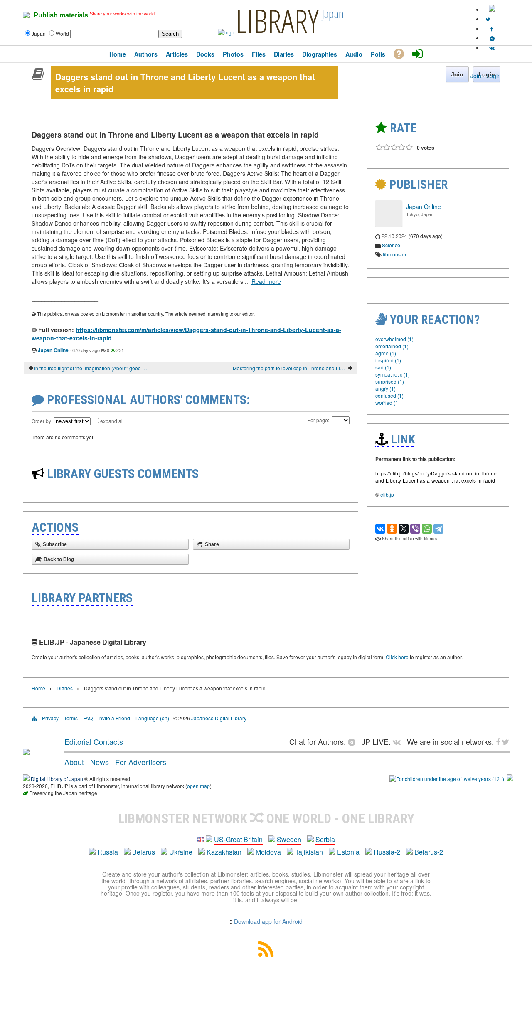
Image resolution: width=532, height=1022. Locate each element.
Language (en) (152, 718)
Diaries (65, 688)
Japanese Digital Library (218, 718)
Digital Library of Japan (57, 778)
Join (475, 75)
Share (212, 544)
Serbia (325, 839)
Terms (71, 718)
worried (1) (387, 402)
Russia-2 (387, 852)
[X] (404, 529)
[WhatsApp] (427, 529)
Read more (266, 281)
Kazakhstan (224, 852)
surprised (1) (389, 381)
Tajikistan (309, 852)
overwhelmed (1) (394, 338)
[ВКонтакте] (380, 529)
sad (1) (383, 367)
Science (391, 245)
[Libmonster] (26, 751)
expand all (112, 420)
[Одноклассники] (392, 529)
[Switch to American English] (492, 9)
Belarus (143, 852)
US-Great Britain (238, 839)
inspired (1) (388, 360)
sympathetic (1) (392, 374)
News (99, 761)
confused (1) (389, 395)
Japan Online (53, 350)
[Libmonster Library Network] (510, 778)
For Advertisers (140, 761)
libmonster (394, 254)
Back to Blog (59, 559)
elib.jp (387, 494)
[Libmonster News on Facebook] (491, 28)
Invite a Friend (114, 718)
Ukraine (180, 852)
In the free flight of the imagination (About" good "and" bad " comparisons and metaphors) (91, 368)
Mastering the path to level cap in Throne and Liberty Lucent (290, 368)
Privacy (50, 718)
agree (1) (385, 353)
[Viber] (415, 529)
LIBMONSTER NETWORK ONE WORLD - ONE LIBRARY (266, 818)
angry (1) (385, 388)
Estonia (348, 852)
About (74, 761)
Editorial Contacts (93, 741)
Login (493, 75)
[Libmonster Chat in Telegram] (354, 741)
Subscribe (55, 544)
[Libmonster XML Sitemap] (266, 954)
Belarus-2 (428, 852)
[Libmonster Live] (492, 47)
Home (38, 688)
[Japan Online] (388, 224)
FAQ (88, 718)
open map (198, 785)
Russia (107, 852)
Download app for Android (268, 921)
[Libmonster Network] (446, 778)
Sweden (289, 839)
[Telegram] (438, 529)
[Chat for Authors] (492, 38)
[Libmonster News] (487, 18)
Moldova (268, 852)
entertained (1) (392, 346)
